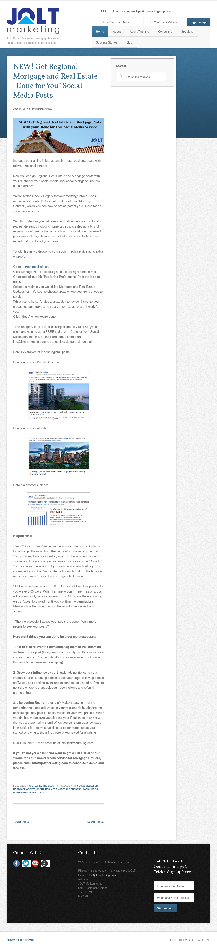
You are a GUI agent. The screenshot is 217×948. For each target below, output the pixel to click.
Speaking (187, 31)
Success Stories (106, 42)
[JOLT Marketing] (33, 33)
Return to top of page (20, 939)
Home (100, 31)
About (117, 31)
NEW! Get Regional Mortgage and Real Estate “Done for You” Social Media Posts (55, 81)
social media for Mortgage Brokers (58, 789)
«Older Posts (21, 822)
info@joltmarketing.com (101, 875)
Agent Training (139, 31)
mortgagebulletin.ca (35, 266)
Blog (129, 42)
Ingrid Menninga (42, 108)
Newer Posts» (95, 822)
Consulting (165, 31)
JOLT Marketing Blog (41, 785)
